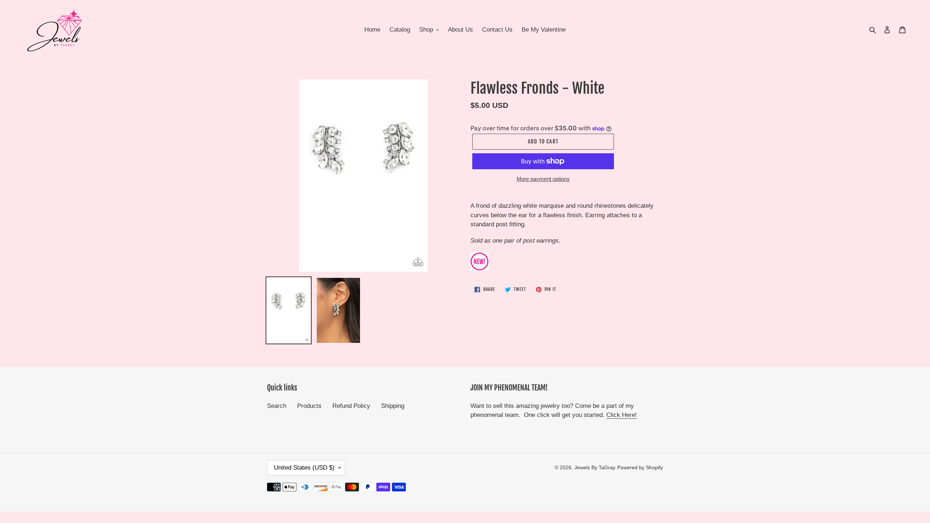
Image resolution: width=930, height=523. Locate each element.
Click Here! (621, 414)
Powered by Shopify (640, 467)
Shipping (392, 405)
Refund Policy (351, 405)
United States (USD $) (304, 467)
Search (276, 405)
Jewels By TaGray (594, 467)
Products (309, 405)
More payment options (543, 179)
